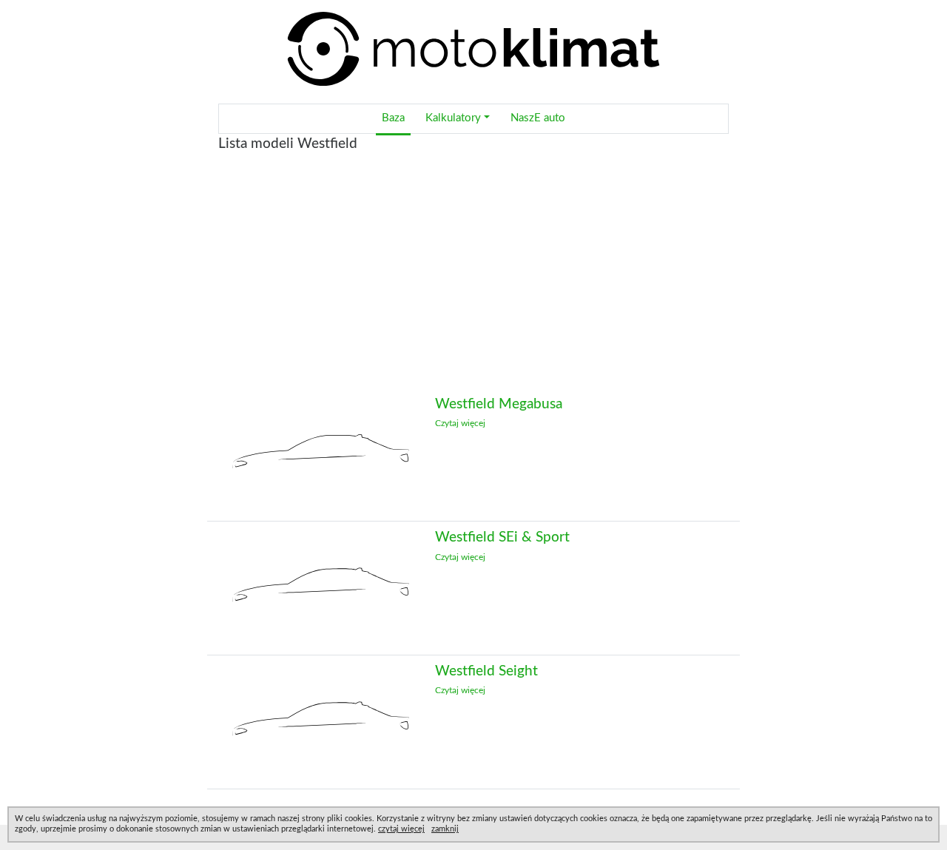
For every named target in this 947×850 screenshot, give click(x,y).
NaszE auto (537, 118)
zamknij (445, 829)
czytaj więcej (401, 829)
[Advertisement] (473, 283)
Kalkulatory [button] (453, 118)
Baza (393, 118)
